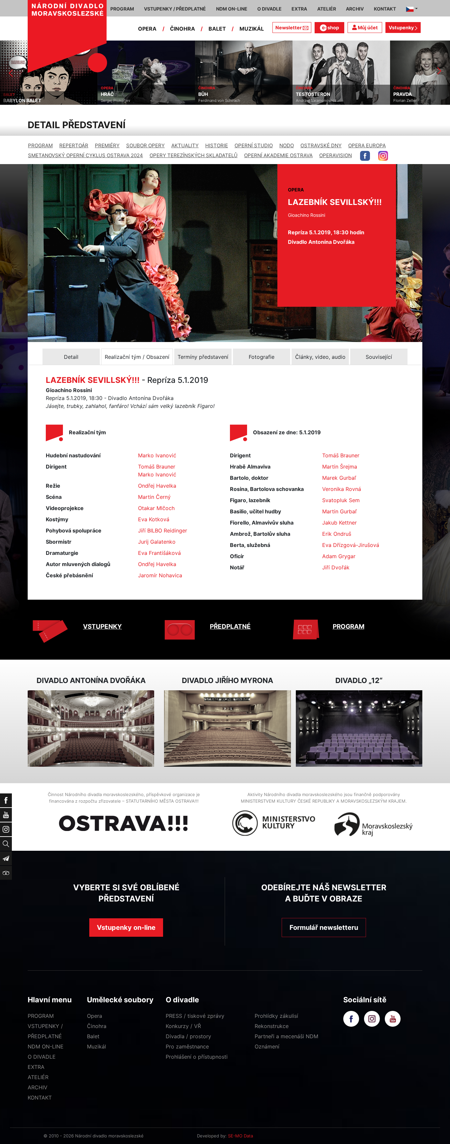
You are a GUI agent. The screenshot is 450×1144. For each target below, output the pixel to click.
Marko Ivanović (157, 455)
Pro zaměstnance (187, 1046)
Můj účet (367, 27)
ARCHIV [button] (355, 9)
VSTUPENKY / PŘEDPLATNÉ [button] (175, 9)
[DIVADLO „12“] (359, 728)
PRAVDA (305, 94)
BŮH (105, 94)
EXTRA (36, 1067)
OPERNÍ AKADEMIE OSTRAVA (278, 155)
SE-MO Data (240, 1135)
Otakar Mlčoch (156, 508)
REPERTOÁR (73, 145)
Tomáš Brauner (156, 466)
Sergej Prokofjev (18, 100)
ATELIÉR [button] (326, 9)
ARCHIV (37, 1087)
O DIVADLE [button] (269, 9)
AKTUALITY (185, 145)
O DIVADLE (42, 1056)
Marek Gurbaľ (339, 477)
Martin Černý (154, 497)
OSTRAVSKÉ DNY (321, 145)
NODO (286, 145)
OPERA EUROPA (367, 145)
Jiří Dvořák (336, 567)
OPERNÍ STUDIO (254, 145)
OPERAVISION (335, 155)
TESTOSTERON (215, 94)
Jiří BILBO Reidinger (162, 530)
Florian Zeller (307, 100)
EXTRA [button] (299, 9)
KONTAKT (40, 1097)
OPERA (147, 28)
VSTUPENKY (102, 626)
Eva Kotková (153, 519)
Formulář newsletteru (324, 927)
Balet (93, 1036)
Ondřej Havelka (157, 485)
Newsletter (288, 27)
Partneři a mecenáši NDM (286, 1036)
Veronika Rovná (341, 489)
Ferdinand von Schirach (122, 100)
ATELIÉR (38, 1077)
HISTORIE (216, 145)
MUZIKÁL (251, 28)
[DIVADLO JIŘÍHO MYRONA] (227, 728)
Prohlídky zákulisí (276, 1016)
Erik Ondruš (336, 533)
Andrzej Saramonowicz (218, 100)
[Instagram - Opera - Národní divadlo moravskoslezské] (383, 156)
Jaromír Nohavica (160, 575)
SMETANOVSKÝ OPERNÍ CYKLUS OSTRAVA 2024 (85, 155)
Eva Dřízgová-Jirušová (350, 545)
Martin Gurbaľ (339, 511)
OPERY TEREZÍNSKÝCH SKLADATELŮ (194, 155)
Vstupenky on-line (126, 927)
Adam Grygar (338, 556)
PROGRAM (40, 145)
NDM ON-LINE (46, 1046)
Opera (94, 1016)
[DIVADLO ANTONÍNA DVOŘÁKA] (91, 728)
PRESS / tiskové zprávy (195, 1016)
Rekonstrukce (272, 1026)
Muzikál (96, 1046)
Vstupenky (402, 27)
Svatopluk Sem (341, 500)
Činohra (96, 1026)
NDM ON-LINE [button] (231, 9)
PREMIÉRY (107, 145)
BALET (217, 28)
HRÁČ (9, 94)
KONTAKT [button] (385, 9)
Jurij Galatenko (157, 541)
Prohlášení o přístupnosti (197, 1056)
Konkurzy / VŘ (183, 1026)
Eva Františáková (159, 553)
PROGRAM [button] (122, 9)
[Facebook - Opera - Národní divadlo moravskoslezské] (365, 156)
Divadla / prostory (188, 1036)
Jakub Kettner (339, 522)
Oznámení (267, 1046)
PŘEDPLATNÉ (230, 626)
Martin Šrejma (339, 466)
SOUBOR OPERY (145, 145)
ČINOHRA (182, 28)
